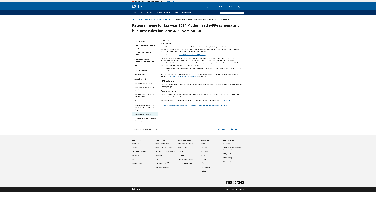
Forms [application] (176, 13)
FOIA (156, 159)
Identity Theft (182, 148)
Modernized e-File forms (164, 19)
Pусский (203, 159)
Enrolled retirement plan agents (142, 53)
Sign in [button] (240, 7)
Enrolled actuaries (140, 70)
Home (134, 19)
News (213, 7)
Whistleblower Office (185, 163)
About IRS (135, 144)
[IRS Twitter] (230, 182)
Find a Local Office (138, 163)
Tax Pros (231, 7)
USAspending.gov (229, 158)
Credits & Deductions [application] (163, 13)
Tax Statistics (136, 155)
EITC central (138, 66)
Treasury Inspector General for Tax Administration (232, 149)
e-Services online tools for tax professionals (183, 77)
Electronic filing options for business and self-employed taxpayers (144, 107)
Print (236, 129)
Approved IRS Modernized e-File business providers (145, 119)
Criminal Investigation (185, 159)
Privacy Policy (229, 189)
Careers (134, 148)
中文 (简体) (204, 148)
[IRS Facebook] (227, 182)
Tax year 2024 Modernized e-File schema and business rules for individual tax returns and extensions (194, 106)
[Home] (137, 6)
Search (242, 13)
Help (207, 7)
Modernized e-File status (143, 83)
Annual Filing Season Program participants (144, 47)
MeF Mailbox (225, 100)
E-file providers (139, 75)
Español (203, 144)
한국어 (203, 155)
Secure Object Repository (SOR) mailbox (192, 55)
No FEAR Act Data (161, 163)
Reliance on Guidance (162, 167)
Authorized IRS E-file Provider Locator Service (145, 95)
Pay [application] (142, 13)
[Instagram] (234, 182)
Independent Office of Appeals (165, 151)
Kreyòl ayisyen (205, 167)
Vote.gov (226, 162)
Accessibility (239, 189)
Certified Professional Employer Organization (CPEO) (145, 60)
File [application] (135, 13)
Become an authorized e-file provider (144, 89)
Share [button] (223, 129)
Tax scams (181, 151)
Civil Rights (159, 155)
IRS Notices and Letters (186, 144)
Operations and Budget (140, 151)
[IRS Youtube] (242, 182)
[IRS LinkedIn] (238, 182)
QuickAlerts (139, 101)
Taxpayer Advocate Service (164, 148)
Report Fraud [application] (186, 13)
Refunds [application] (149, 13)
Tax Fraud (181, 155)
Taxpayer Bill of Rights (162, 144)
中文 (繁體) (204, 151)
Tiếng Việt (204, 163)
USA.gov (226, 154)
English (221, 7)
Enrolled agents (139, 41)
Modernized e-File (150, 19)
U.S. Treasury (227, 144)
